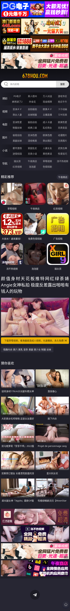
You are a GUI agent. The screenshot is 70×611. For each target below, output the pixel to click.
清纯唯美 (32, 140)
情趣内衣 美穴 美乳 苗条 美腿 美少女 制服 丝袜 (27, 349)
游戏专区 (62, 96)
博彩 (4, 98)
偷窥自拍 (17, 135)
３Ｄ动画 (62, 109)
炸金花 (32, 101)
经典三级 (32, 127)
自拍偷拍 (32, 109)
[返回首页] (66, 604)
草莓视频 (47, 161)
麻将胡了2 (17, 101)
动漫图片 (62, 135)
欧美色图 (47, 135)
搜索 (62, 84)
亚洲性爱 (17, 122)
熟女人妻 (17, 114)
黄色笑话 (47, 153)
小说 (4, 150)
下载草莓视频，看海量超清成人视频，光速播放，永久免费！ (35, 340)
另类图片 (62, 140)
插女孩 (17, 161)
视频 (4, 111)
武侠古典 (62, 148)
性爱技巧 (62, 153)
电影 (4, 124)
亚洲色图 (32, 135)
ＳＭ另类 (62, 114)
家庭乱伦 (32, 148)
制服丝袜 (17, 127)
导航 (4, 163)
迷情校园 (17, 153)
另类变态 (62, 127)
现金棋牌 (47, 101)
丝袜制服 (32, 114)
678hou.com (35, 76)
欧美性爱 (62, 122)
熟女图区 (47, 140)
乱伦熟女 (47, 127)
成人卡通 (47, 122)
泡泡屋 (32, 166)
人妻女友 (47, 148)
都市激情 (17, 148)
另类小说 (32, 153)
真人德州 (32, 96)
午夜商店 (32, 161)
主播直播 (47, 114)
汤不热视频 (62, 161)
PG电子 (17, 96)
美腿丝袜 (17, 140)
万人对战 (47, 96)
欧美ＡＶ (47, 109)
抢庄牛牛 (62, 101)
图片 (4, 137)
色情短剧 (47, 166)
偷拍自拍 (32, 122)
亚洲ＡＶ (17, 109)
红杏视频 (17, 166)
